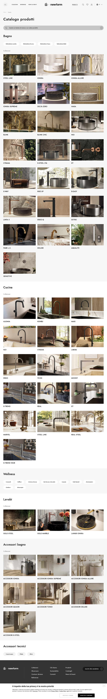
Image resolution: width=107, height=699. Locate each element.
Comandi (8, 482)
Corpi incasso (9, 654)
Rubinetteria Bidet (61, 44)
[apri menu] (5, 5)
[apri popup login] (91, 5)
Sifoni (31, 654)
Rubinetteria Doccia (28, 44)
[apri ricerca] (83, 5)
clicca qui (35, 691)
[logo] (53, 4)
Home (4, 12)
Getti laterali (76, 482)
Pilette (21, 654)
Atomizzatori (89, 482)
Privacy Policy (54, 691)
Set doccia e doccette (49, 482)
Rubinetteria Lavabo (11, 44)
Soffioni (19, 482)
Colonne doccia (32, 482)
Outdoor (8, 487)
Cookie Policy (63, 691)
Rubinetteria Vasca (45, 44)
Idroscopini (20, 487)
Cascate (64, 482)
